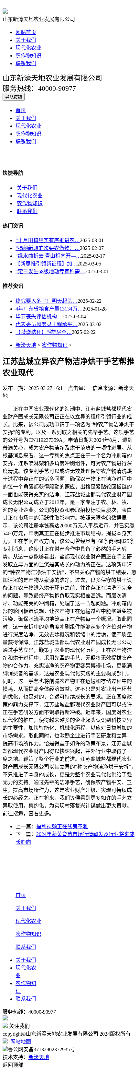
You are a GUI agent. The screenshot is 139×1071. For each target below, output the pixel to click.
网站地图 (20, 1041)
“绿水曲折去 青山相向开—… (48, 256)
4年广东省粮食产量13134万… (49, 309)
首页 (21, 110)
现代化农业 (28, 48)
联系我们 (26, 63)
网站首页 (26, 32)
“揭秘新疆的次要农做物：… (48, 248)
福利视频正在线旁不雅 (62, 826)
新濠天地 (26, 345)
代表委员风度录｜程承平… (47, 324)
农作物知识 (28, 55)
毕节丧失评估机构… (39, 316)
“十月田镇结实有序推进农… (48, 240)
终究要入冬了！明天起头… (47, 301)
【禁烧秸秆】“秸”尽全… (44, 332)
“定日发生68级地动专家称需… (50, 271)
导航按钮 (13, 97)
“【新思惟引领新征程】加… (46, 263)
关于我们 (26, 40)
